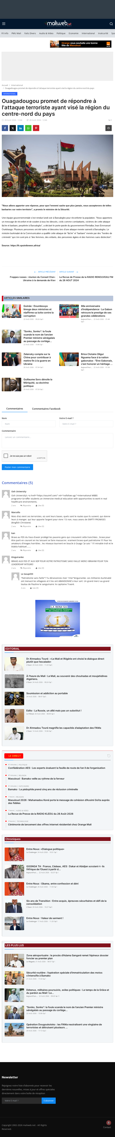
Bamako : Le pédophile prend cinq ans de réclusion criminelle (43, 789)
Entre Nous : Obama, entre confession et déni (52, 883)
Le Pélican (30, 714)
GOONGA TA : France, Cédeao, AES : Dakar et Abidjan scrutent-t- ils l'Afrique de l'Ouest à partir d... (65, 868)
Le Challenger (31, 852)
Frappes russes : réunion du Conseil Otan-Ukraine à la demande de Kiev (33, 279)
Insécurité (103, 33)
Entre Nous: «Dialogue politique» (45, 849)
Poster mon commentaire (17, 467)
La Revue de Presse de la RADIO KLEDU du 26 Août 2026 (40, 813)
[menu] (3, 24)
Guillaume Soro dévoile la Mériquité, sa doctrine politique (38, 382)
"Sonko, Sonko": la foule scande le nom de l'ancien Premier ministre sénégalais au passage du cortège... (39, 336)
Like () (41, 505)
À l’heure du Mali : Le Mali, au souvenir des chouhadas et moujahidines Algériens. (66, 677)
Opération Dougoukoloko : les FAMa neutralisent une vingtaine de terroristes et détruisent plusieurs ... (64, 1026)
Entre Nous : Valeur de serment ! (44, 918)
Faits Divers (30, 33)
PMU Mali (16, 33)
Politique (61, 33)
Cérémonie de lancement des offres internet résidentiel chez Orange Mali (49, 824)
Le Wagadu (30, 961)
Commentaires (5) (17, 482)
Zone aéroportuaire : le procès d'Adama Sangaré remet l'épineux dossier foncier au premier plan (67, 957)
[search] (111, 24)
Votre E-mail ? (66, 418)
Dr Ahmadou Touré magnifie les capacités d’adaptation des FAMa (63, 727)
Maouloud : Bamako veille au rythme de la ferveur (36, 778)
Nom (4, 418)
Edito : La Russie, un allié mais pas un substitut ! (53, 710)
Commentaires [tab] (14, 408)
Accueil (5, 85)
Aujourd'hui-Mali (87, 319)
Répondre (27, 505)
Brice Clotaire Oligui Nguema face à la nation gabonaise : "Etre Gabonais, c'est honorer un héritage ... (97, 359)
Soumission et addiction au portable (47, 693)
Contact (107, 1127)
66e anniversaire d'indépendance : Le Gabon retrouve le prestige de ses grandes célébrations (96, 311)
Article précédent (47, 272)
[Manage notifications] (108, 1122)
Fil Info (4, 33)
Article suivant (67, 272)
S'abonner (49, 1100)
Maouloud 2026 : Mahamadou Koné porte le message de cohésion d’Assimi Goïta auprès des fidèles (59, 802)
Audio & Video (46, 33)
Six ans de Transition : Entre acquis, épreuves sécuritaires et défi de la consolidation (66, 902)
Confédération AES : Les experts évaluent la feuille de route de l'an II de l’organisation (56, 767)
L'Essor (29, 665)
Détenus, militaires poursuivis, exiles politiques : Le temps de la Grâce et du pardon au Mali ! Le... (67, 991)
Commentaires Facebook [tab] (46, 408)
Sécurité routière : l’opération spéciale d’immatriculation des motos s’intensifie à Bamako (64, 974)
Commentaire (9, 430)
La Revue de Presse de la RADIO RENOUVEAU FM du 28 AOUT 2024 (86, 279)
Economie (73, 33)
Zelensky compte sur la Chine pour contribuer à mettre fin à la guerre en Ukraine (37, 359)
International (88, 33)
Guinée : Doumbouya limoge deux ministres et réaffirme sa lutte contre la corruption (39, 311)
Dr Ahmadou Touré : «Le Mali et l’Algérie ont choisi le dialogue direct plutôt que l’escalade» (65, 660)
